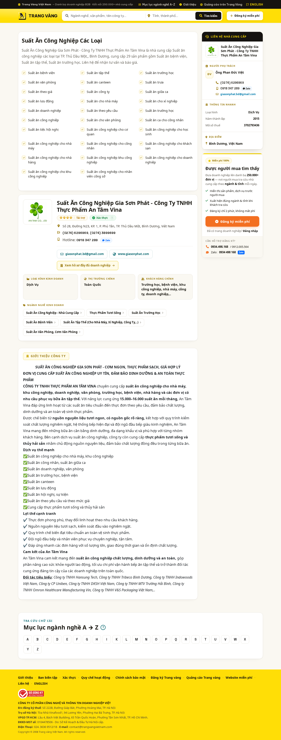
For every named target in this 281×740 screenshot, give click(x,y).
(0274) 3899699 (103, 233)
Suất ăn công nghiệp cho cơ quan (107, 131)
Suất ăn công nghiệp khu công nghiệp (109, 160)
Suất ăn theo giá (40, 92)
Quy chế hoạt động (95, 677)
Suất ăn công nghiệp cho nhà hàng (50, 160)
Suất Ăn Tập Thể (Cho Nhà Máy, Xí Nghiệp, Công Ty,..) (100, 322)
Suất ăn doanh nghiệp (44, 111)
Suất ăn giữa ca (156, 92)
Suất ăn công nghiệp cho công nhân (109, 145)
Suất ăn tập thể (98, 73)
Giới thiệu (189, 4)
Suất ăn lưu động (41, 101)
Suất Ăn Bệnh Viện (39, 322)
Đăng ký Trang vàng (166, 677)
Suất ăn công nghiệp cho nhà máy (50, 145)
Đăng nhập (250, 231)
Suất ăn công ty (98, 92)
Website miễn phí (239, 677)
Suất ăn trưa (154, 82)
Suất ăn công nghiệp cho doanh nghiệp (169, 160)
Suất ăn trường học (159, 73)
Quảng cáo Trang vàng (203, 677)
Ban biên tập (47, 677)
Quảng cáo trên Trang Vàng (223, 4)
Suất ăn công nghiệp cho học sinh (166, 131)
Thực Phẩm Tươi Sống (105, 313)
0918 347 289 (87, 240)
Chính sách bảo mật (130, 677)
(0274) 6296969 (75, 233)
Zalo (107, 240)
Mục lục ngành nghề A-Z (158, 4)
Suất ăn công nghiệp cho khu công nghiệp (49, 174)
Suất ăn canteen (99, 82)
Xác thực (69, 677)
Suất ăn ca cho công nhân (164, 120)
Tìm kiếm (210, 16)
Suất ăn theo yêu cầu (102, 111)
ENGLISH (256, 4)
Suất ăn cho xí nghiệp (161, 101)
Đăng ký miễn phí (246, 15)
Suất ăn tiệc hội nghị (43, 129)
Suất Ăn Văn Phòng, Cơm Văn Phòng (51, 332)
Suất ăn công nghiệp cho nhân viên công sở (109, 174)
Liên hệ (23, 683)
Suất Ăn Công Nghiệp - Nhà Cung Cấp (52, 313)
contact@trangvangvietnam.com (90, 727)
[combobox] (107, 15)
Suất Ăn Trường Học (146, 313)
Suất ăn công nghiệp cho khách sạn (168, 145)
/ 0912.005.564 (230, 247)
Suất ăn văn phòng (42, 82)
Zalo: (227, 252)
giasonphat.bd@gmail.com (238, 94)
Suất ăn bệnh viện (41, 73)
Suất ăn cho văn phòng (104, 120)
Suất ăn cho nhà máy (102, 101)
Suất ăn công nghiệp (43, 120)
